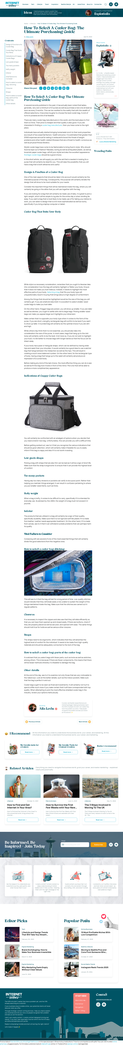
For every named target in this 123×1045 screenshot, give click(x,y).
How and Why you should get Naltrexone (24, 1042)
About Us (90, 4)
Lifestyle (39, 4)
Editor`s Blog (80, 1011)
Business (25, 4)
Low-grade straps (12, 62)
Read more (29, 752)
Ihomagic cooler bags (32, 155)
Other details (10, 103)
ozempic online (72, 1044)
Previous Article (34, 722)
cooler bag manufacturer (52, 125)
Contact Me (98, 4)
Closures (9, 88)
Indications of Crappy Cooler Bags (14, 57)
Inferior (8, 73)
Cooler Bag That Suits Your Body (14, 51)
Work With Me (80, 1000)
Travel (47, 4)
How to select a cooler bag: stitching (14, 83)
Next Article (83, 722)
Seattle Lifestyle (66, 4)
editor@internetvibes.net (104, 999)
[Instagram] (111, 4)
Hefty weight (10, 69)
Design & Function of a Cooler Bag (14, 45)
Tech (32, 4)
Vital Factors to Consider (11, 78)
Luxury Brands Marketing (107, 142)
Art (74, 4)
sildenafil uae (46, 1044)
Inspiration (54, 4)
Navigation (79, 1007)
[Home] (12, 4)
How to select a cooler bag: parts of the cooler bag (14, 98)
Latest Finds (81, 4)
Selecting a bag (53, 292)
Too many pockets (12, 66)
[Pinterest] (116, 4)
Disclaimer (79, 1004)
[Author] (56, 709)
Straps (8, 92)
